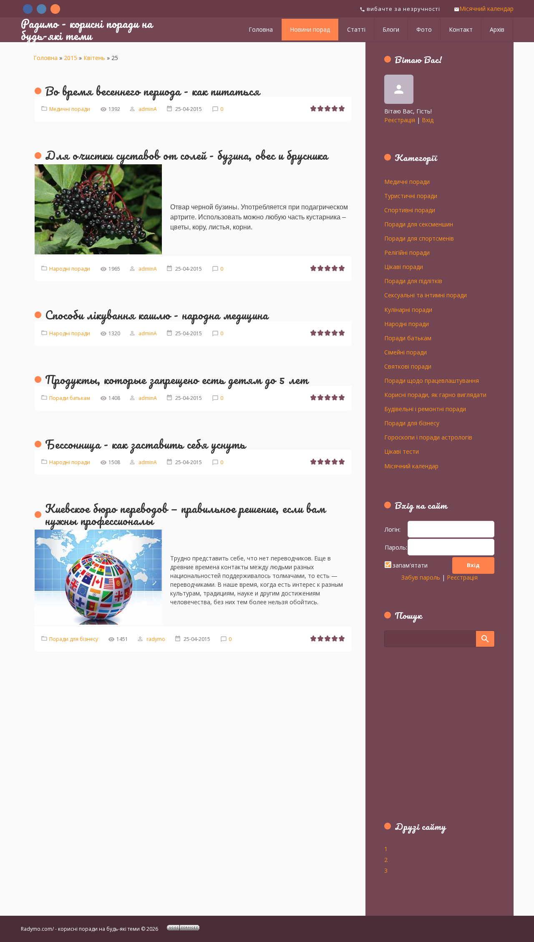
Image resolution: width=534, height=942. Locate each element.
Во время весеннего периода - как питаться (152, 91)
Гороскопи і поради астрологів (428, 437)
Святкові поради (407, 366)
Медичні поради (69, 109)
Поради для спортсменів (419, 238)
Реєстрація (399, 120)
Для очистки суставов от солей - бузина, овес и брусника (186, 155)
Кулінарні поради (408, 309)
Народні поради (69, 268)
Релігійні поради (407, 252)
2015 (70, 58)
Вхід (427, 120)
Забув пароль (420, 577)
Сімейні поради (405, 352)
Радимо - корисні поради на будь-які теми (87, 29)
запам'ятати (410, 565)
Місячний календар (486, 9)
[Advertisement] (436, 739)
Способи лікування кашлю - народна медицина (156, 315)
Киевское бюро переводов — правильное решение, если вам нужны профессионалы (185, 514)
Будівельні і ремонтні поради (425, 408)
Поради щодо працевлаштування (431, 380)
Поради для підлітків (413, 280)
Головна (45, 58)
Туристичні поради (410, 195)
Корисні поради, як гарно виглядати (435, 394)
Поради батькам (69, 398)
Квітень (94, 58)
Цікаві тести (401, 451)
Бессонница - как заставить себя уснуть (145, 444)
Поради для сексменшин (418, 224)
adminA (148, 109)
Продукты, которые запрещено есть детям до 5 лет (176, 379)
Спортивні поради (409, 210)
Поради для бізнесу (73, 639)
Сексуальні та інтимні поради (425, 295)
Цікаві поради (403, 266)
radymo (155, 639)
